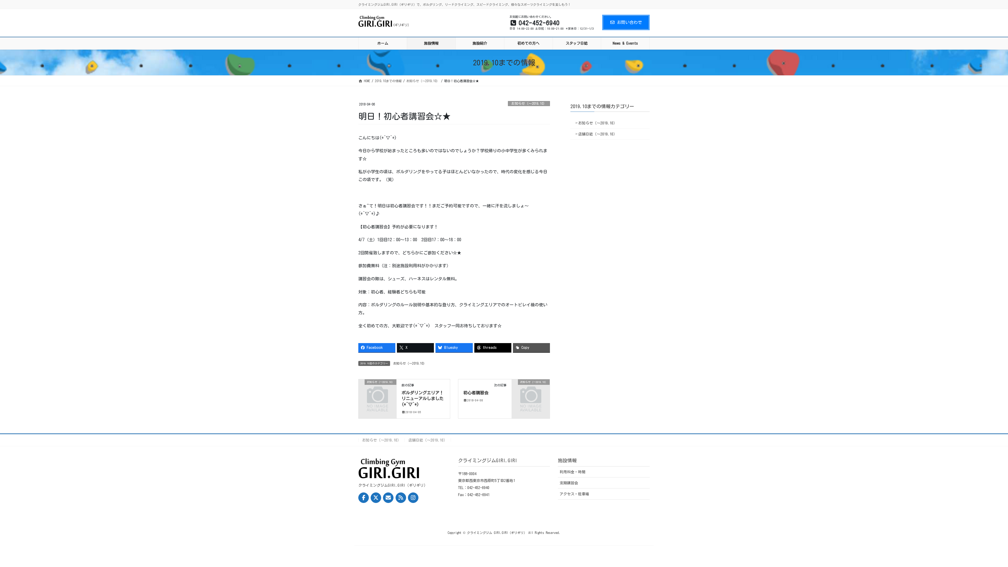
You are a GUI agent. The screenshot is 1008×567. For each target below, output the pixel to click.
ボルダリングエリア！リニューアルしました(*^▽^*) (423, 399)
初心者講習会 (476, 393)
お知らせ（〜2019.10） (529, 103)
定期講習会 (569, 483)
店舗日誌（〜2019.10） (597, 134)
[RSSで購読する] (401, 497)
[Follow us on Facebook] (363, 497)
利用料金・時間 (572, 472)
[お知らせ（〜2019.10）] (377, 390)
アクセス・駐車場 (574, 494)
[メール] (388, 497)
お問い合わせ (629, 22)
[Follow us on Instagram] (413, 497)
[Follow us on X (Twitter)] (376, 497)
